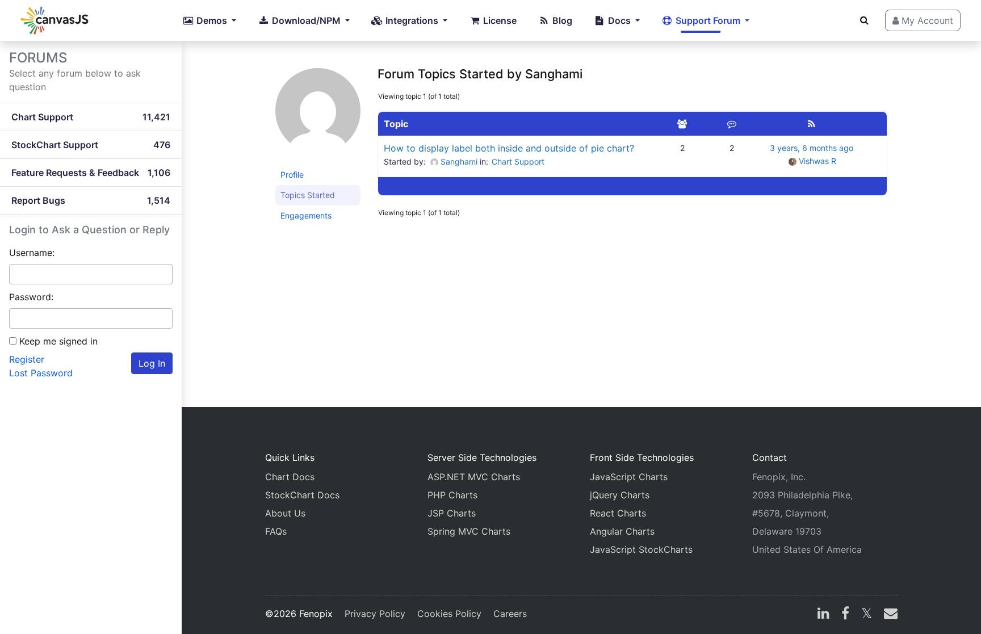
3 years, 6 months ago (811, 148)
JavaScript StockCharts (641, 549)
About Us (285, 513)
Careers (510, 613)
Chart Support (518, 161)
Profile (292, 174)
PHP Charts (452, 495)
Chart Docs (290, 476)
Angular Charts (622, 531)
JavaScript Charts (629, 476)
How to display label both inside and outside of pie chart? (509, 148)
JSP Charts (451, 513)
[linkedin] (823, 615)
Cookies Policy (449, 613)
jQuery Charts (619, 495)
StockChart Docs (302, 495)
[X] (867, 615)
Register (26, 359)
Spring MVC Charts (468, 531)
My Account (926, 20)
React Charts (618, 513)
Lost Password (41, 373)
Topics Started (307, 195)
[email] (888, 615)
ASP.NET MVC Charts (473, 476)
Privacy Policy (375, 613)
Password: (31, 297)
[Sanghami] (317, 115)
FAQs (276, 531)
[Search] (864, 20)
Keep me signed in (58, 341)
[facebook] (845, 615)
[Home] (54, 20)
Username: (31, 252)
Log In (152, 363)
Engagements (306, 215)
